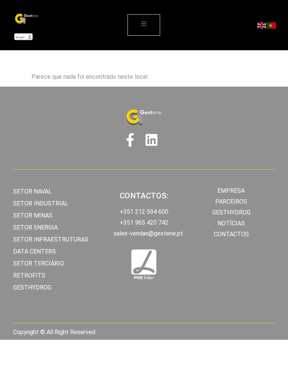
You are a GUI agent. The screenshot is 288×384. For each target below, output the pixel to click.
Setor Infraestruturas (50, 239)
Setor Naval (32, 191)
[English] (262, 24)
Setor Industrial (40, 203)
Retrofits (29, 275)
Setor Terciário (38, 263)
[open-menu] (144, 25)
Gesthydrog (32, 287)
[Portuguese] (272, 24)
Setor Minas (32, 215)
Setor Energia (35, 227)
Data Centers (34, 251)
